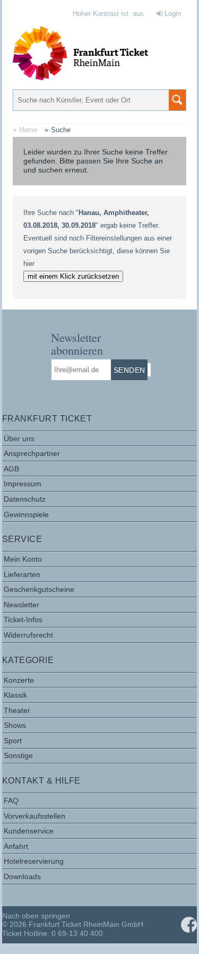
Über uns (19, 438)
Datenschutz (25, 499)
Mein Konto (23, 559)
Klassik (15, 695)
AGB (11, 469)
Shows (15, 725)
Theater (17, 710)
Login (171, 14)
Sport (13, 740)
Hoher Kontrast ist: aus (108, 14)
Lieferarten (22, 574)
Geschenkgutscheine (39, 589)
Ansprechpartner (32, 453)
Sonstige (18, 755)
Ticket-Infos (23, 619)
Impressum (22, 483)
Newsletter (21, 604)
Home (28, 130)
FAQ (11, 800)
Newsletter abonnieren (77, 343)
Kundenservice (29, 831)
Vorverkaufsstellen (34, 816)
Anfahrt (16, 846)
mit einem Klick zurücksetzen (73, 276)
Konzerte (19, 680)
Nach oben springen (36, 916)
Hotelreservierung (34, 861)
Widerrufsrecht (28, 635)
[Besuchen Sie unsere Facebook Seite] (189, 925)
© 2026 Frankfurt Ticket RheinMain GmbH (72, 924)
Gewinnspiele (26, 514)
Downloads (22, 876)
